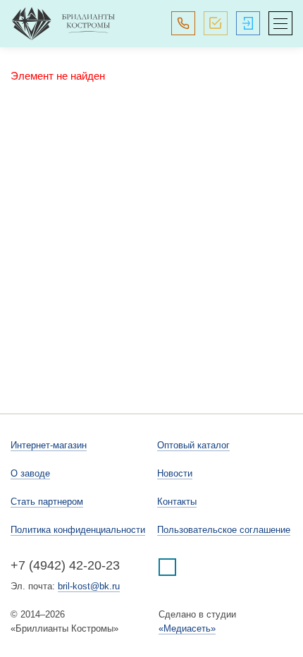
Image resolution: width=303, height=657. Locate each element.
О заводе (30, 473)
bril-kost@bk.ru (89, 586)
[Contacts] (183, 23)
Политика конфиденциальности (78, 529)
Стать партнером (47, 501)
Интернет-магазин (49, 445)
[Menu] (280, 23)
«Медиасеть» (187, 628)
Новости (174, 473)
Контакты (177, 501)
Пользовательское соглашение (223, 529)
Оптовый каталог (193, 445)
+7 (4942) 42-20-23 (65, 565)
